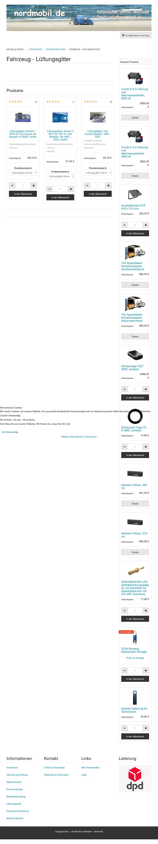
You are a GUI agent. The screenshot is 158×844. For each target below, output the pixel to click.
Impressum (91, 436)
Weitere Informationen (72, 436)
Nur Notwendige (10, 431)
